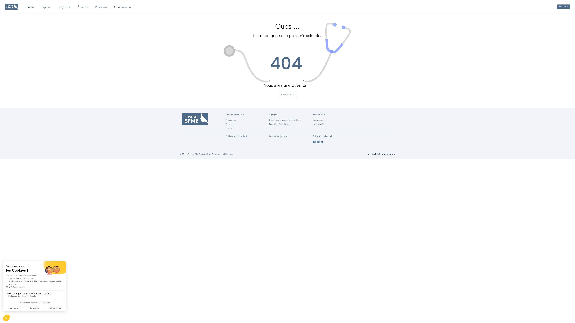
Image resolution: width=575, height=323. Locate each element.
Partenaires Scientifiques (279, 124)
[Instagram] (318, 142)
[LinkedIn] (322, 142)
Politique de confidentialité (236, 136)
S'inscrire (30, 7)
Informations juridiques (278, 136)
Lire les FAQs (318, 124)
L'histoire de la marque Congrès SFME (285, 119)
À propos (83, 7)
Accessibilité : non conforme (381, 154)
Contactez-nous (122, 7)
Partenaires (101, 7)
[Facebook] (314, 142)
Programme (64, 7)
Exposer (46, 7)
